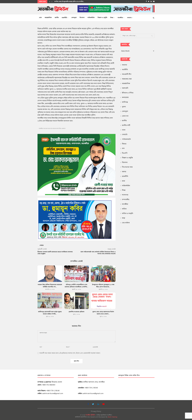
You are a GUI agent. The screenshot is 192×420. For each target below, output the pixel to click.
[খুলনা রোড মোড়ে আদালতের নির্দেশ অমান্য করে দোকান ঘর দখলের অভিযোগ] (103, 300)
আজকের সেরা (127, 79)
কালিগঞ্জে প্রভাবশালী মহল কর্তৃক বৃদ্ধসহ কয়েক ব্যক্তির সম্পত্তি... (70, 1)
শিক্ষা (111, 18)
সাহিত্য (124, 209)
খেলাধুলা (74, 18)
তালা (123, 130)
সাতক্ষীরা (120, 18)
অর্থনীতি (125, 70)
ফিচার (124, 144)
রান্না (123, 181)
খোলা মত (125, 116)
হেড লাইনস (126, 223)
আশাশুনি (125, 88)
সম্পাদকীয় (125, 200)
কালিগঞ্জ (125, 102)
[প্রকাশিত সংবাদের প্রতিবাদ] (76, 300)
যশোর (124, 172)
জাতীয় (57, 18)
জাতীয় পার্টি (126, 125)
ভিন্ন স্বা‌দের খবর (127, 167)
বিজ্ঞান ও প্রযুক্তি (102, 18)
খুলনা (124, 107)
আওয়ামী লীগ (126, 74)
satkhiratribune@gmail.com (52, 393)
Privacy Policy (96, 411)
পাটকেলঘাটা (126, 139)
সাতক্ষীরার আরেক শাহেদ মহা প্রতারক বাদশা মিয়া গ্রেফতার (52, 128)
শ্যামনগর (125, 195)
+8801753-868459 (48, 385)
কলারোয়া (125, 97)
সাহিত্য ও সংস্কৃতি (127, 213)
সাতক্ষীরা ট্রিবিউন (90, 415)
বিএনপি (124, 153)
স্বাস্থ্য (123, 218)
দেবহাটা (124, 135)
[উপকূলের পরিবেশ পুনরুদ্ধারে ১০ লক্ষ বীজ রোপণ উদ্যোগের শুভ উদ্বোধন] (103, 273)
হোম (40, 18)
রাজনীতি (64, 18)
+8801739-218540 (53, 391)
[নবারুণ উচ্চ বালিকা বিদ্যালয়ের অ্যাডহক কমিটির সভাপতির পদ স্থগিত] (50, 273)
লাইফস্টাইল (91, 18)
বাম (123, 148)
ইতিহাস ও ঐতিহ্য (127, 93)
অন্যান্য (129, 18)
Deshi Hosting (112, 417)
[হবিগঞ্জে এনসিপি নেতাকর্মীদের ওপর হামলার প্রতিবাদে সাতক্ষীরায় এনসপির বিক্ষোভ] (76, 273)
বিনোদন (82, 18)
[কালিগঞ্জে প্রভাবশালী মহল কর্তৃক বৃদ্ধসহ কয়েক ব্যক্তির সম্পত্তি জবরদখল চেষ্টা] (50, 300)
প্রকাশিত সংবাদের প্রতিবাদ (76, 312)
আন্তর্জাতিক (48, 18)
